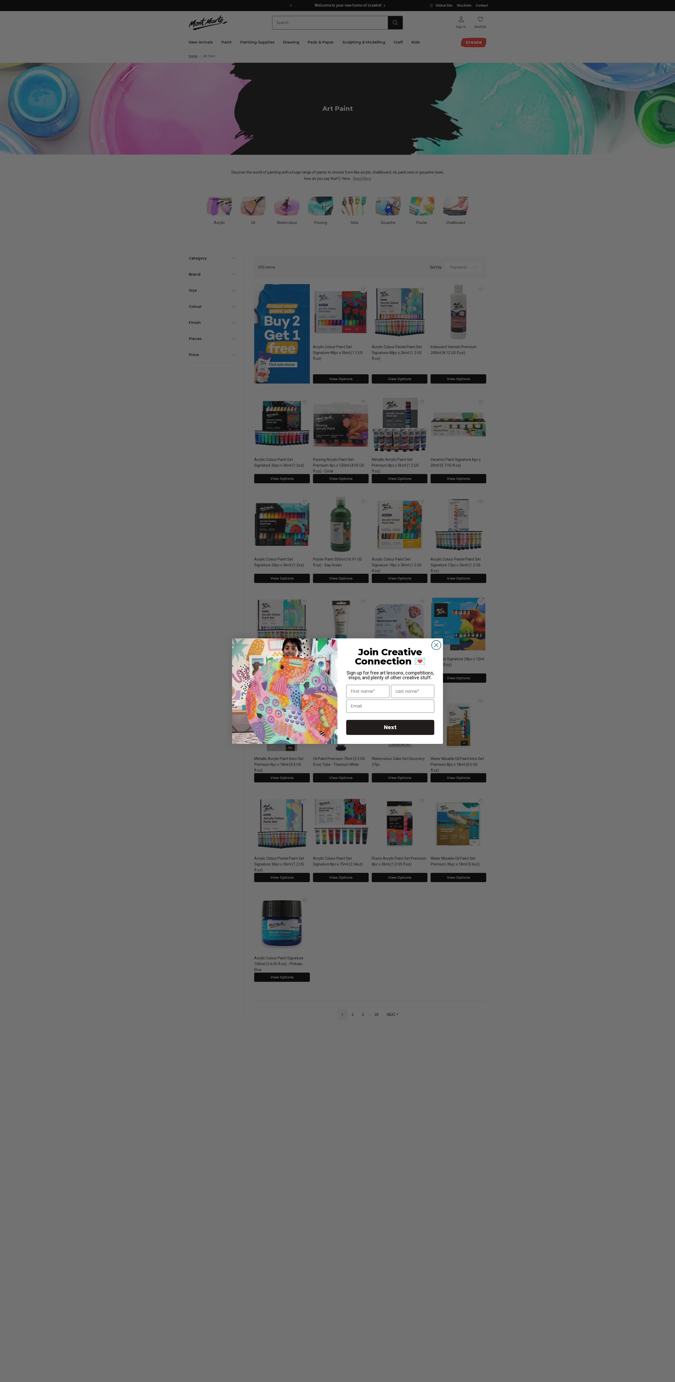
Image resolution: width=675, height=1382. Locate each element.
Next (390, 727)
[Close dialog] (436, 645)
